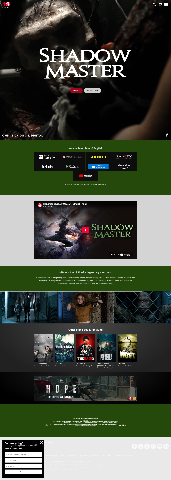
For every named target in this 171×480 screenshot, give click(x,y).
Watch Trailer (93, 90)
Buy (76, 90)
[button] (5, 307)
